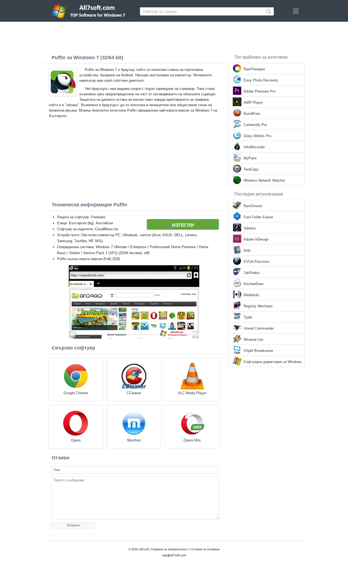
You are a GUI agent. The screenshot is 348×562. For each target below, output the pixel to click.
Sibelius (250, 228)
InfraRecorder (254, 147)
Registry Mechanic (258, 306)
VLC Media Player (192, 393)
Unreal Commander (259, 328)
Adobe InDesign (256, 239)
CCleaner (134, 393)
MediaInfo (251, 295)
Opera (75, 440)
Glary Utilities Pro (257, 136)
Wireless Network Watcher (264, 180)
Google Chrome (76, 393)
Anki (247, 250)
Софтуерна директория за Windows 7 (273, 362)
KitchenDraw (253, 284)
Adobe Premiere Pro (259, 91)
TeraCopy (251, 169)
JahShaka (251, 273)
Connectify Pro (255, 125)
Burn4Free (252, 114)
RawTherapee (254, 69)
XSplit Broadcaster (258, 351)
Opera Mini (192, 440)
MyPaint (250, 158)
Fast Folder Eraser (258, 217)
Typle (248, 317)
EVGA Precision (256, 262)
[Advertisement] (174, 36)
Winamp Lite (253, 339)
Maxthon (134, 440)
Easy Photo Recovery (261, 80)
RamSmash (253, 206)
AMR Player (253, 102)
